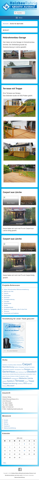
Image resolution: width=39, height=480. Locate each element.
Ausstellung (10, 364)
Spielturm (11, 381)
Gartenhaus (8, 371)
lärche (34, 374)
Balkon (15, 364)
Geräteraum (21, 372)
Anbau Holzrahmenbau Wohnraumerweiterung (16, 289)
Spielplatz (4, 381)
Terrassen (6, 311)
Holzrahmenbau (6, 374)
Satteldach (6, 378)
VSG (25, 383)
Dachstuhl (6, 297)
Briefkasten (19, 364)
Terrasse (19, 380)
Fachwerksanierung (9, 299)
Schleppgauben (14, 378)
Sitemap (6, 424)
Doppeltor (12, 369)
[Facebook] (20, 469)
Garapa (27, 369)
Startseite (6, 24)
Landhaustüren (29, 374)
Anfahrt (6, 422)
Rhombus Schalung (10, 376)
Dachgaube (21, 367)
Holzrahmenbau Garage (14, 37)
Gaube (16, 372)
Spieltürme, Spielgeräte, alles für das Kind (15, 309)
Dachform (16, 367)
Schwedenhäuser (8, 307)
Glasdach (32, 371)
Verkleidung (20, 383)
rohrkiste (17, 376)
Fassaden (6, 301)
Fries (22, 369)
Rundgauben (22, 376)
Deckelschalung (5, 369)
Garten (32, 369)
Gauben (6, 305)
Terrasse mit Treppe (12, 88)
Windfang (4, 386)
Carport (27, 364)
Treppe (31, 381)
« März (4, 463)
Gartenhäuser (7, 303)
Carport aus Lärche (12, 192)
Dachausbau (7, 295)
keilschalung (22, 374)
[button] (11, 200)
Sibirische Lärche (26, 378)
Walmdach (29, 383)
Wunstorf (10, 385)
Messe (3, 376)
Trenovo (26, 381)
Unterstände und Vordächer (11, 313)
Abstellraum (5, 364)
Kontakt (6, 420)
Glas (25, 372)
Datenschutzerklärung (10, 428)
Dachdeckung (8, 366)
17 (24, 451)
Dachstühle (31, 367)
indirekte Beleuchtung (15, 374)
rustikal (26, 376)
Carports (6, 293)
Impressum (7, 426)
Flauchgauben (18, 369)
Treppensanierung (9, 383)
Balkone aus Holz (8, 291)
